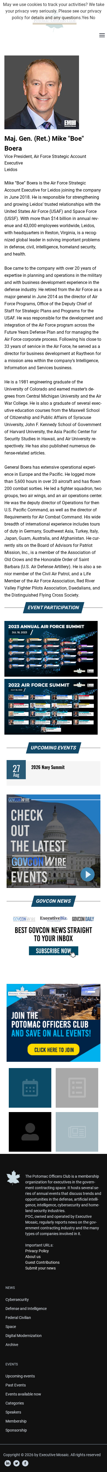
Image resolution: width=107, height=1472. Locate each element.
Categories (14, 1403)
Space (10, 1326)
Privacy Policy (37, 1251)
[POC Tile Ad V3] (53, 1023)
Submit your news (40, 1268)
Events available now (23, 1394)
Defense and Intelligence (26, 1308)
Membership (16, 1421)
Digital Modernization (23, 1335)
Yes (85, 17)
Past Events (15, 1385)
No (92, 17)
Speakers (13, 1412)
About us (33, 1256)
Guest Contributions (42, 1262)
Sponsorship (16, 1430)
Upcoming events (20, 1376)
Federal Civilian (18, 1317)
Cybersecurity (17, 1299)
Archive (11, 1344)
